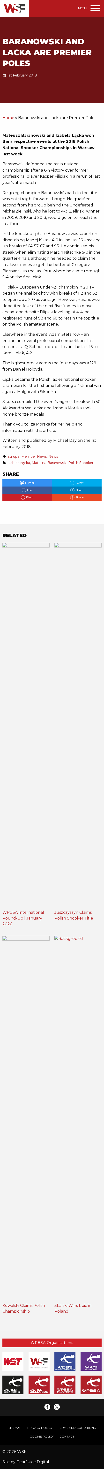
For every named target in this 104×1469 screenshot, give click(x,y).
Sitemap (15, 1428)
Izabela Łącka (18, 463)
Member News (34, 456)
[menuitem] (15, 1427)
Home (8, 117)
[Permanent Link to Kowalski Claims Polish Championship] (26, 1119)
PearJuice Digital (32, 1462)
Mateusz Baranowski (49, 463)
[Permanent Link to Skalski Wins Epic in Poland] (78, 1119)
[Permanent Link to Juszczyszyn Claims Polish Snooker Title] (78, 726)
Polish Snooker (80, 463)
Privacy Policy (39, 1428)
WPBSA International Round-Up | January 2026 (23, 918)
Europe (13, 456)
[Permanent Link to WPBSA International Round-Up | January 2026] (26, 726)
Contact (66, 1436)
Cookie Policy (42, 1436)
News (53, 456)
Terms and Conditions (77, 1428)
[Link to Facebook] (47, 1407)
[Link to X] (56, 1407)
